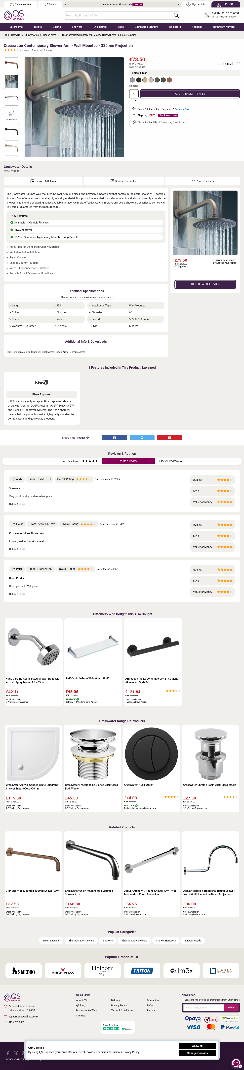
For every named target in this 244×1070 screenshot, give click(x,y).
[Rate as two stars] (85, 461)
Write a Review (128, 461)
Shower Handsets (166, 940)
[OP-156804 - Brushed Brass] (144, 79)
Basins (57, 26)
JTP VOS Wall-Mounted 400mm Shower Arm (32, 890)
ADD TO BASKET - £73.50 (190, 93)
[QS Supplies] (14, 14)
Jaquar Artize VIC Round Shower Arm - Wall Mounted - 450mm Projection (150, 892)
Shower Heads (193, 940)
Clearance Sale (23, 4)
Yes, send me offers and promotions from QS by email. (212, 1000)
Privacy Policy (119, 1005)
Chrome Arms (77, 352)
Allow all (197, 1046)
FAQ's (150, 1005)
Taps (121, 26)
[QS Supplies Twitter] (16, 1053)
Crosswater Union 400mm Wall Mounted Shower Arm (89, 892)
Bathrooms (16, 26)
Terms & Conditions (122, 1010)
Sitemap (80, 1015)
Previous (65, 4)
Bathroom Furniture (146, 26)
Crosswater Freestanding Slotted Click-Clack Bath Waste (91, 786)
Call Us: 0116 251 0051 (225, 13)
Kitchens (197, 26)
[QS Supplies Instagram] (24, 1053)
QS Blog (80, 1005)
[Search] (176, 15)
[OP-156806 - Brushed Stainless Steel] (151, 79)
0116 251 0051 (16, 1022)
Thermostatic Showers (81, 940)
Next (178, 4)
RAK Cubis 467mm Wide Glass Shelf (87, 678)
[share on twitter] (142, 437)
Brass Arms (62, 352)
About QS (81, 1000)
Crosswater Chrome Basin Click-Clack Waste (209, 784)
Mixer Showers (51, 940)
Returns (151, 1010)
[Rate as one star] (83, 461)
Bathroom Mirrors (224, 26)
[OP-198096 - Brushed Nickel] (157, 79)
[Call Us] (207, 15)
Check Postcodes (168, 115)
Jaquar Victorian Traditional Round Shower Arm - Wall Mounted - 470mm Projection (209, 892)
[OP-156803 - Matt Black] (138, 79)
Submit (231, 1007)
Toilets (38, 26)
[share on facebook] (114, 437)
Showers (77, 26)
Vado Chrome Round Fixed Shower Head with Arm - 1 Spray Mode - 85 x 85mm (33, 680)
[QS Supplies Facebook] (8, 1053)
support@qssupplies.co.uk (23, 1016)
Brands (52, 4)
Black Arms (47, 352)
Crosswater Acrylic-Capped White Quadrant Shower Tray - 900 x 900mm (32, 786)
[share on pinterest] (169, 437)
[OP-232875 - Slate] (163, 79)
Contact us (153, 1000)
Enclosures (100, 26)
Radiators (175, 26)
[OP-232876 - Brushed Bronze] (169, 79)
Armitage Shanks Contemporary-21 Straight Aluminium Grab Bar (151, 680)
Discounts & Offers (86, 1010)
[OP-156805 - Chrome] (132, 79)
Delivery (115, 1000)
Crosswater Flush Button (138, 784)
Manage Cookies (197, 1053)
